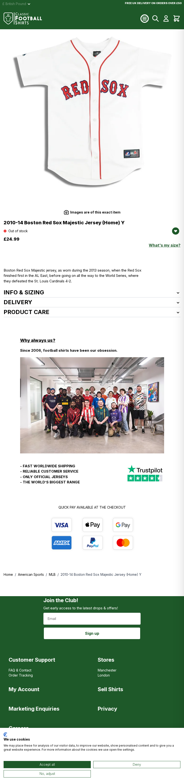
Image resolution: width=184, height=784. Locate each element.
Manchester (107, 670)
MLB (52, 574)
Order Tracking (21, 675)
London (104, 675)
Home (8, 574)
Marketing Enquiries (34, 709)
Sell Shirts (110, 689)
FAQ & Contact (20, 670)
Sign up (92, 633)
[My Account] (166, 18)
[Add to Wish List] (175, 231)
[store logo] (72, 18)
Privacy (107, 709)
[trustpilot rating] (145, 476)
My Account (24, 689)
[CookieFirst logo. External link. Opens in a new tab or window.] (5, 734)
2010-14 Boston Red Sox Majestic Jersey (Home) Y (101, 574)
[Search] (155, 18)
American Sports (31, 574)
